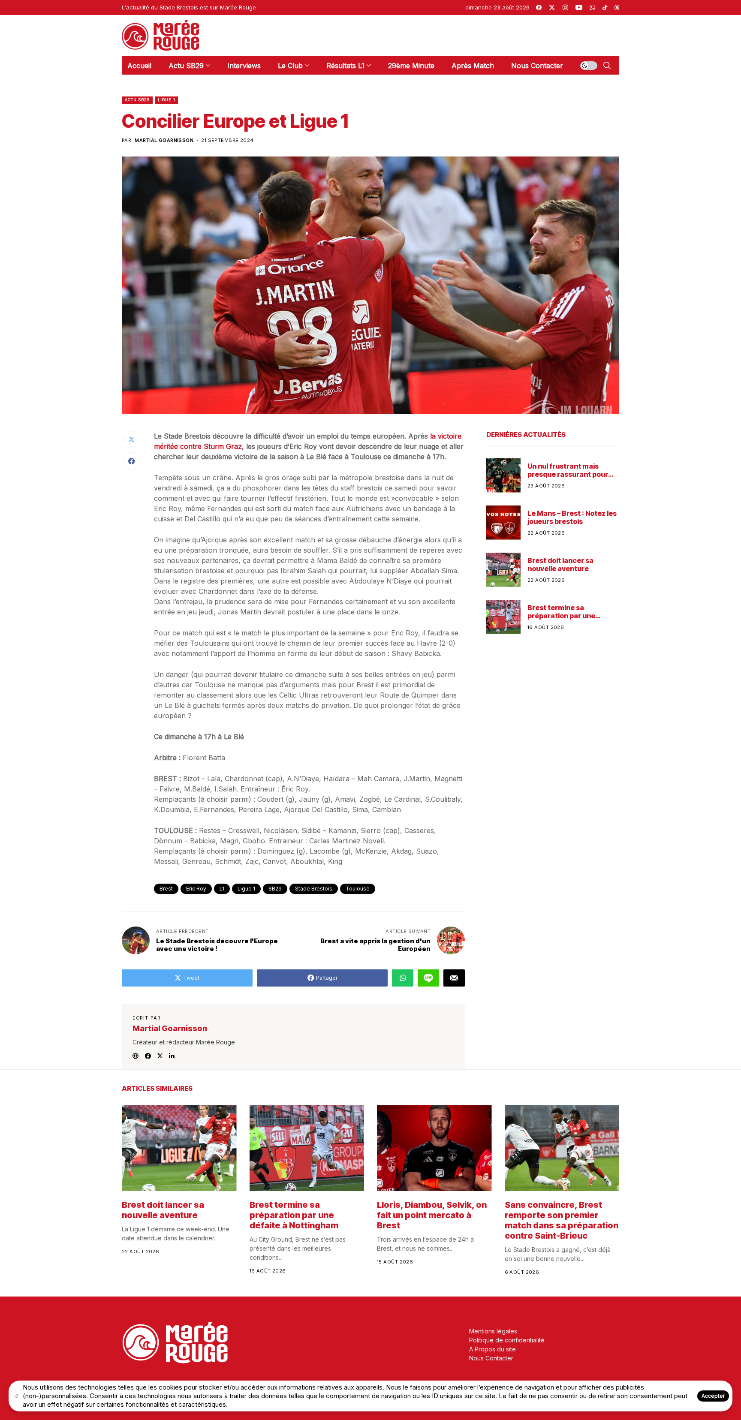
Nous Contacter (491, 1358)
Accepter (713, 1396)
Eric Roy (196, 888)
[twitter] (552, 7)
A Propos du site (492, 1349)
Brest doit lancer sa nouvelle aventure (560, 565)
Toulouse (358, 888)
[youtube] (578, 7)
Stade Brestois (313, 888)
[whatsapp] (592, 7)
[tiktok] (604, 7)
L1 (222, 888)
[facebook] (539, 7)
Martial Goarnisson (164, 140)
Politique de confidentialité (507, 1340)
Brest (166, 888)
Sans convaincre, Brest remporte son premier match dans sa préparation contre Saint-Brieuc (561, 1220)
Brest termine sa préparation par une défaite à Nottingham (563, 612)
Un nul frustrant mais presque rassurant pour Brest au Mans (567, 470)
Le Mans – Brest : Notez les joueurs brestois (572, 517)
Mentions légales (493, 1331)
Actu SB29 (137, 99)
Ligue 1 (166, 99)
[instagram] (565, 7)
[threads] (616, 7)
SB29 (275, 888)
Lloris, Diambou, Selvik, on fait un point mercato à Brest (432, 1215)
